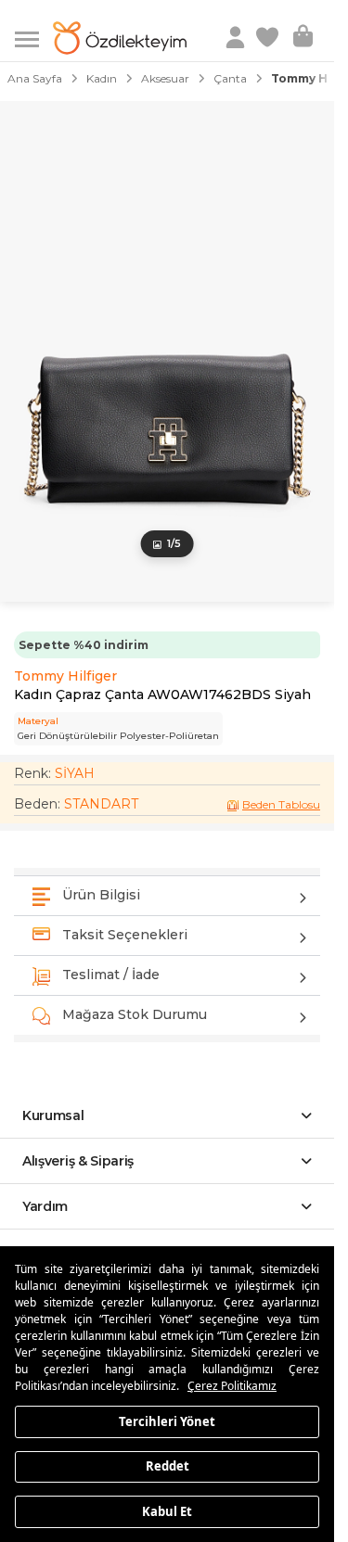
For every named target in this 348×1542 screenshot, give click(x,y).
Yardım (45, 1206)
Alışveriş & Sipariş (78, 1161)
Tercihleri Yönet (167, 1420)
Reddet (167, 1466)
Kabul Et (167, 1510)
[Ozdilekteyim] (120, 38)
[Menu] (34, 37)
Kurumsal (53, 1115)
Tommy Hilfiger (65, 676)
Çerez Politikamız (232, 1386)
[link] (269, 38)
